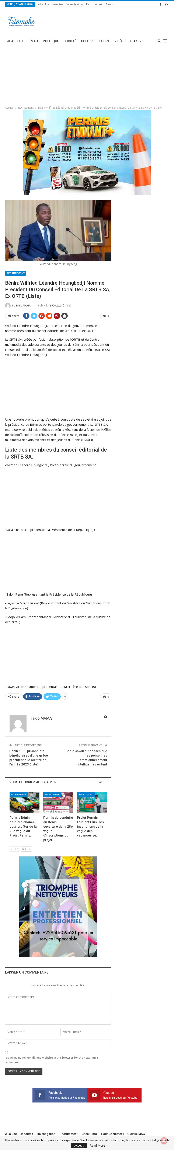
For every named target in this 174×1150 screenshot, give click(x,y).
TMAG (33, 41)
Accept (79, 1145)
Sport (104, 41)
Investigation (74, 4)
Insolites (57, 4)
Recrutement (94, 4)
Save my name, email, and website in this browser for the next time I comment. (52, 1060)
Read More (97, 1145)
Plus (109, 4)
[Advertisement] (32, 74)
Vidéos (119, 41)
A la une (43, 4)
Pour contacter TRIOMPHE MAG (123, 1134)
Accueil (17, 41)
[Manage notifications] (164, 1140)
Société (70, 41)
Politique (51, 41)
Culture (87, 41)
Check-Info (89, 1134)
